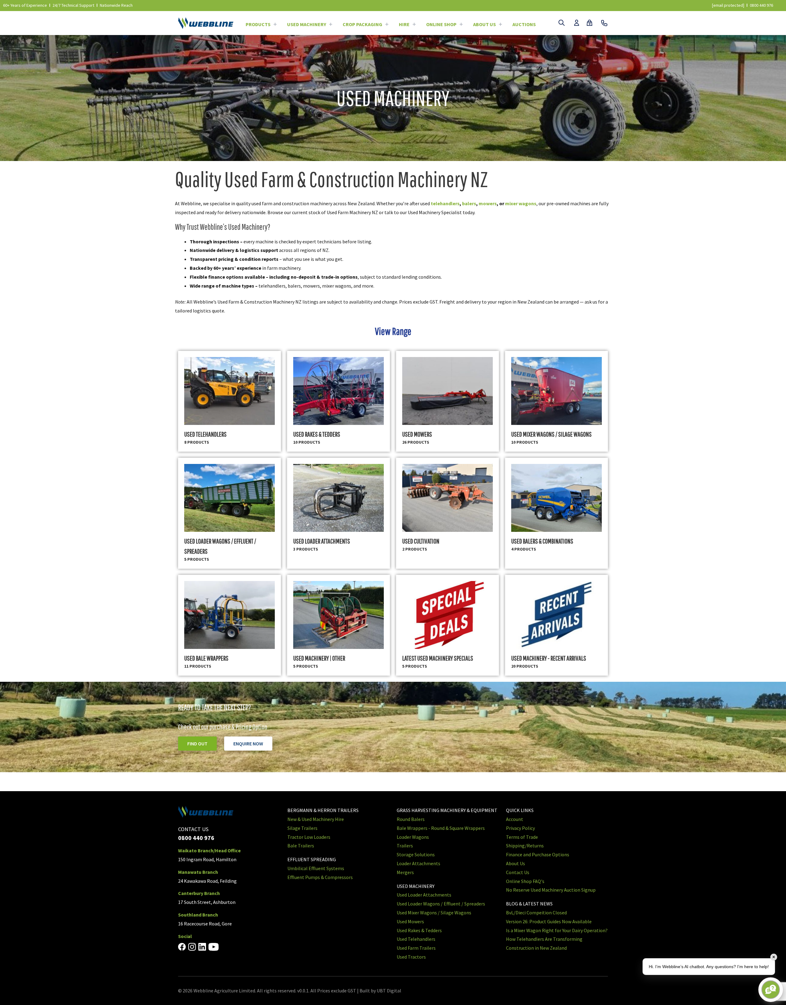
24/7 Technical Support (73, 5)
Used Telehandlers (416, 939)
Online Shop (441, 24)
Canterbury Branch (199, 893)
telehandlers (445, 203)
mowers (488, 203)
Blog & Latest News (529, 904)
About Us (484, 24)
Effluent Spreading (311, 859)
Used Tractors (411, 957)
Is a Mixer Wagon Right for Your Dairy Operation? (557, 930)
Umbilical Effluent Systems (315, 868)
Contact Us (517, 872)
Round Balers (411, 819)
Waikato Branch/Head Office (209, 850)
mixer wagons (520, 203)
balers (469, 203)
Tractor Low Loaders (308, 837)
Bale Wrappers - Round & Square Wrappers (441, 828)
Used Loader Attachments (424, 895)
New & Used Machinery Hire (315, 819)
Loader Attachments (418, 863)
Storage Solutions (416, 854)
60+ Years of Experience (25, 5)
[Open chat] (770, 989)
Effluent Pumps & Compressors (320, 877)
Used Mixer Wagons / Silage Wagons (434, 912)
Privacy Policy (520, 828)
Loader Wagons (413, 837)
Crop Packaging (362, 24)
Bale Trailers (300, 845)
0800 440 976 (761, 5)
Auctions (524, 24)
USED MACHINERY (415, 886)
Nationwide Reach (116, 5)
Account (514, 819)
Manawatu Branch (198, 872)
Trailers (405, 845)
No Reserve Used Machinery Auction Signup (551, 890)
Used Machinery (306, 24)
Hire (404, 24)
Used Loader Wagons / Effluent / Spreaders (441, 904)
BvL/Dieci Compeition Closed (536, 912)
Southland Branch (198, 915)
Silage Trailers (302, 828)
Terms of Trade (522, 837)
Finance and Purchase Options (537, 854)
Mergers (405, 872)
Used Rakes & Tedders (419, 930)
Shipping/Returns (525, 845)
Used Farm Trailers (416, 948)
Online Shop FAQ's (525, 881)
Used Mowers (410, 921)
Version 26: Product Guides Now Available (549, 921)
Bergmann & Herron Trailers (323, 810)
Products (258, 24)
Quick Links (520, 810)
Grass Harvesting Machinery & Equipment (447, 810)
